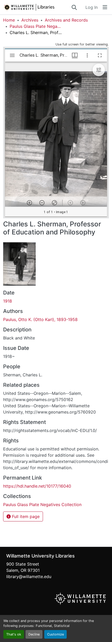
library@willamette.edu (28, 576)
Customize (55, 634)
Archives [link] (29, 20)
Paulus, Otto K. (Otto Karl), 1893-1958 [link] (40, 319)
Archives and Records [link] (66, 20)
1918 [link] (7, 301)
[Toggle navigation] (105, 7)
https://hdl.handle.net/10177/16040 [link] (37, 486)
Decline (34, 634)
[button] (37, 7)
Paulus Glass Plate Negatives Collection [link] (36, 26)
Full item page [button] (25, 516)
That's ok (13, 634)
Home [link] (9, 20)
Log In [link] (91, 7)
